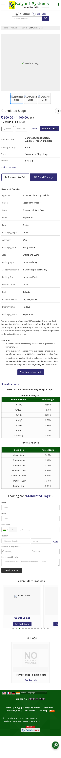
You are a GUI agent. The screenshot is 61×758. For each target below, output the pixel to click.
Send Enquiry (45, 177)
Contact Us (29, 710)
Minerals (23, 28)
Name (3, 502)
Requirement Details (9, 557)
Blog (17, 707)
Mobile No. (5, 524)
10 (41, 628)
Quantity (4, 536)
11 (44, 628)
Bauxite (42, 617)
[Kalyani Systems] (29, 5)
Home (5, 28)
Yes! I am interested (30, 372)
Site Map (43, 710)
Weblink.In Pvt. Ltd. (33, 721)
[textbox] (28, 18)
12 (48, 628)
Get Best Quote (42, 624)
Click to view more (8, 167)
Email (3, 513)
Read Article (31, 680)
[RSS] (52, 710)
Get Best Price (49, 128)
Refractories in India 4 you (31, 674)
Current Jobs (13, 710)
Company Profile (31, 707)
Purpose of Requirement (11, 547)
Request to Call (16, 177)
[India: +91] (5, 529)
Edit (35, 128)
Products (14, 28)
